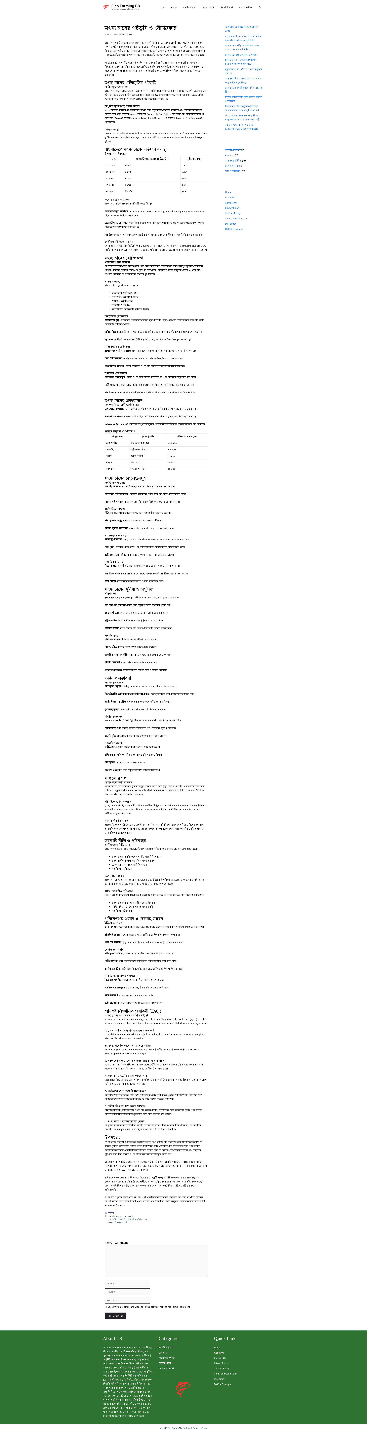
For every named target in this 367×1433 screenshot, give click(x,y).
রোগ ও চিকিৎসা (226, 7)
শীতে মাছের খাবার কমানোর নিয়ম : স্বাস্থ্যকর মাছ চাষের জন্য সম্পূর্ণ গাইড (243, 118)
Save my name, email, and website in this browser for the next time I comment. (149, 1307)
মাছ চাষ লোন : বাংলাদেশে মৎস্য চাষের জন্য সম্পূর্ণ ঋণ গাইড (240, 62)
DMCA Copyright (234, 229)
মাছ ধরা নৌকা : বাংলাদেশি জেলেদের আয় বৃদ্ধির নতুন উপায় (243, 81)
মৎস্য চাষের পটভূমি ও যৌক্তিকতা (120, 1216)
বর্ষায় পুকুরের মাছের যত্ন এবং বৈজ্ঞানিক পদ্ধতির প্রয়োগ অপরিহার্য (241, 127)
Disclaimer (230, 224)
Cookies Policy (232, 213)
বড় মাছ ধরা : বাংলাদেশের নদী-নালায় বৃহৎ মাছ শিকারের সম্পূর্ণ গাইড (243, 38)
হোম (163, 7)
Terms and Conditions (236, 219)
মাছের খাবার (208, 7)
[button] (260, 7)
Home (228, 192)
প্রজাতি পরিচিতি (190, 7)
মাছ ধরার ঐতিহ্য (246, 7)
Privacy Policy (232, 208)
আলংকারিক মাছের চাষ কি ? (118, 1222)
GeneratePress (200, 1428)
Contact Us (231, 203)
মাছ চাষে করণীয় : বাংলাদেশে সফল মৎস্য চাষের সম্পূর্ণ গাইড (242, 48)
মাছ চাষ (174, 7)
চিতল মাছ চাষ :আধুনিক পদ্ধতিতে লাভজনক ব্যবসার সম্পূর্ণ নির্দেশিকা (242, 108)
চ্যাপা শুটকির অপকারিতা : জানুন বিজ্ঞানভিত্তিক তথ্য (127, 1219)
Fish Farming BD (125, 6)
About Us (230, 198)
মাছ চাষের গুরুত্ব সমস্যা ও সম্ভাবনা (241, 55)
